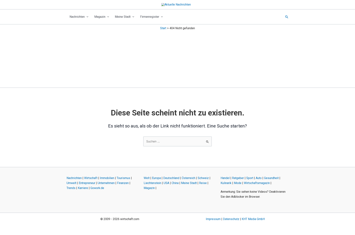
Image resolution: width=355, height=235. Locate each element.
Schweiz (203, 178)
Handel (225, 178)
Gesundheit (271, 178)
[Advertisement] (177, 58)
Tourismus (123, 178)
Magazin (99, 16)
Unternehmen (106, 183)
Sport (249, 178)
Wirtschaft (90, 178)
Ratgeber (238, 178)
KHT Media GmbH (253, 219)
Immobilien (107, 178)
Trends (71, 188)
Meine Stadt (123, 16)
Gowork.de (97, 188)
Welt (147, 178)
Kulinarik (226, 183)
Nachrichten (77, 16)
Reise (203, 183)
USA (166, 183)
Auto (259, 178)
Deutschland (171, 178)
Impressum (213, 219)
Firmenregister (149, 16)
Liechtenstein (152, 183)
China (175, 183)
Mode (237, 183)
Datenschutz (231, 219)
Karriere (83, 188)
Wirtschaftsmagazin (257, 183)
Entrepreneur (87, 183)
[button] (86, 16)
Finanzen (123, 183)
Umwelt (71, 183)
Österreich (188, 178)
